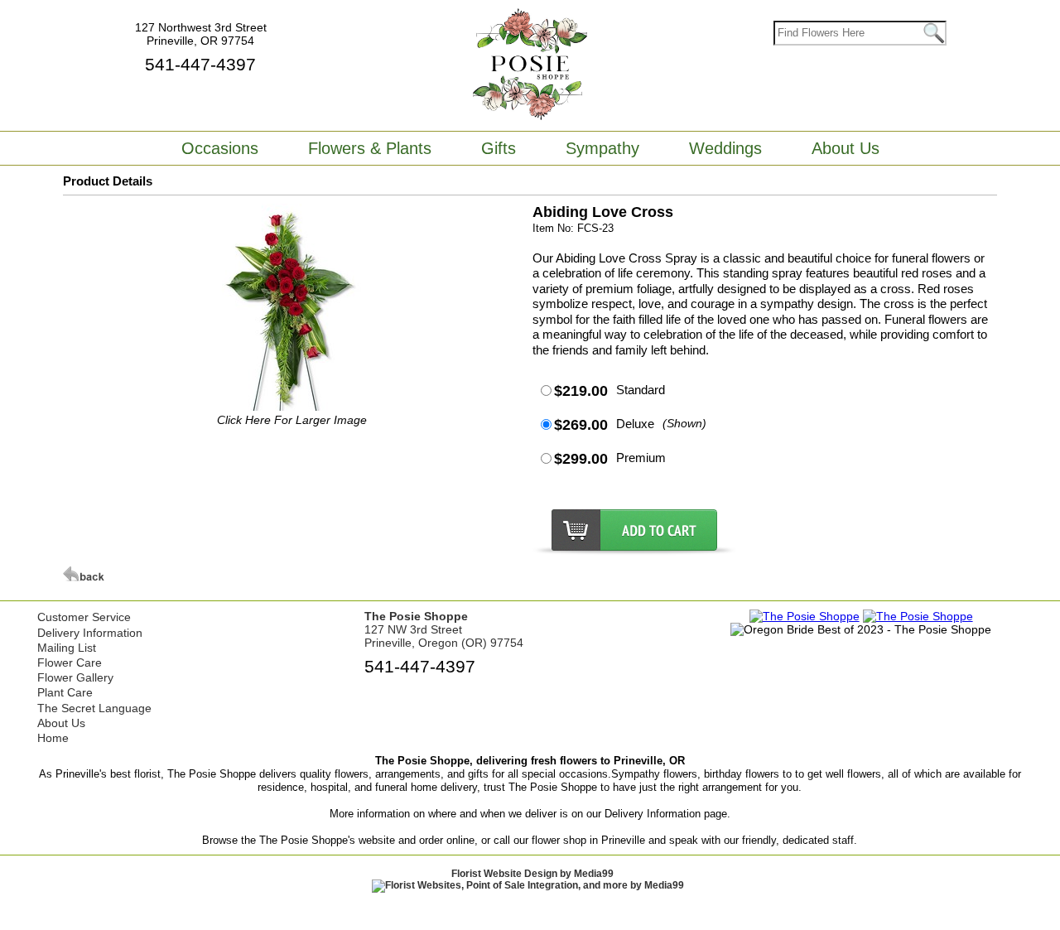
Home (53, 737)
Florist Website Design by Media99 (532, 873)
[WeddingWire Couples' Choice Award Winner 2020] (804, 616)
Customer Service (84, 617)
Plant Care (65, 692)
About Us (61, 723)
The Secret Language (94, 708)
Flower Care (69, 662)
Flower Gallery (75, 677)
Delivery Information (89, 632)
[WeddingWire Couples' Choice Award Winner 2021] (918, 616)
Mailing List (66, 647)
